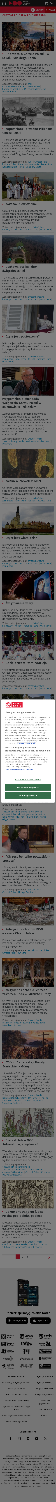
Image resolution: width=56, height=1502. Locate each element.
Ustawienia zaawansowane (28, 779)
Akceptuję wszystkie (28, 795)
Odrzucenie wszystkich (28, 787)
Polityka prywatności (26, 743)
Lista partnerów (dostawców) (19, 769)
